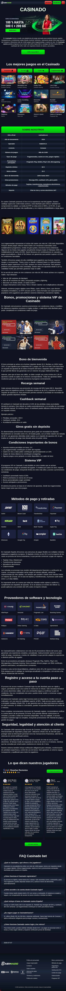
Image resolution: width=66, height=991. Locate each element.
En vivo (23, 70)
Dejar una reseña (55, 771)
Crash (40, 70)
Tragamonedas (56, 70)
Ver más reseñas (33, 844)
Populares (7, 70)
